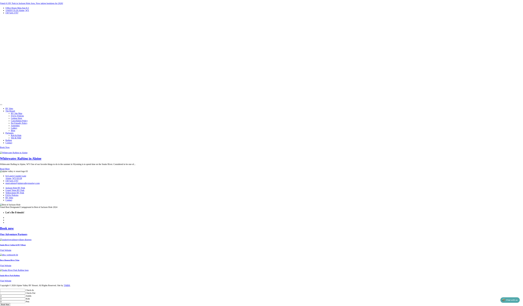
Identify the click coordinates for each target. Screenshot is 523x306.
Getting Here (16, 118)
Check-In (30, 290)
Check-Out (30, 293)
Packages (9, 133)
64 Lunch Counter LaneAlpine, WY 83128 (15, 177)
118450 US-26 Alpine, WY (17, 10)
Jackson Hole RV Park (15, 188)
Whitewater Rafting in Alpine (20, 158)
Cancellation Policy (19, 121)
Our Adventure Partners (13, 234)
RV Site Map (16, 113)
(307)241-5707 (11, 13)
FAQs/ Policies (17, 116)
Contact (8, 143)
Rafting (8, 140)
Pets (27, 301)
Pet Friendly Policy (19, 123)
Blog (13, 130)
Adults (28, 296)
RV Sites (9, 108)
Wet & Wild (16, 138)
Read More (5, 169)
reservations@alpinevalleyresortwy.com (22, 183)
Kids (28, 299)
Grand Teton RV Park (14, 190)
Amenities (15, 125)
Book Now (5, 147)
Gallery (14, 128)
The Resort (10, 111)
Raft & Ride (16, 135)
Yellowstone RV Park (14, 193)
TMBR (67, 285)
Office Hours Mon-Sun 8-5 (17, 8)
